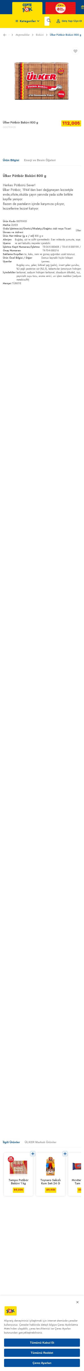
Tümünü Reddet (42, 1352)
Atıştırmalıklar (22, 35)
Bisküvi (40, 35)
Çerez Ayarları (42, 1363)
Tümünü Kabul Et (42, 1342)
